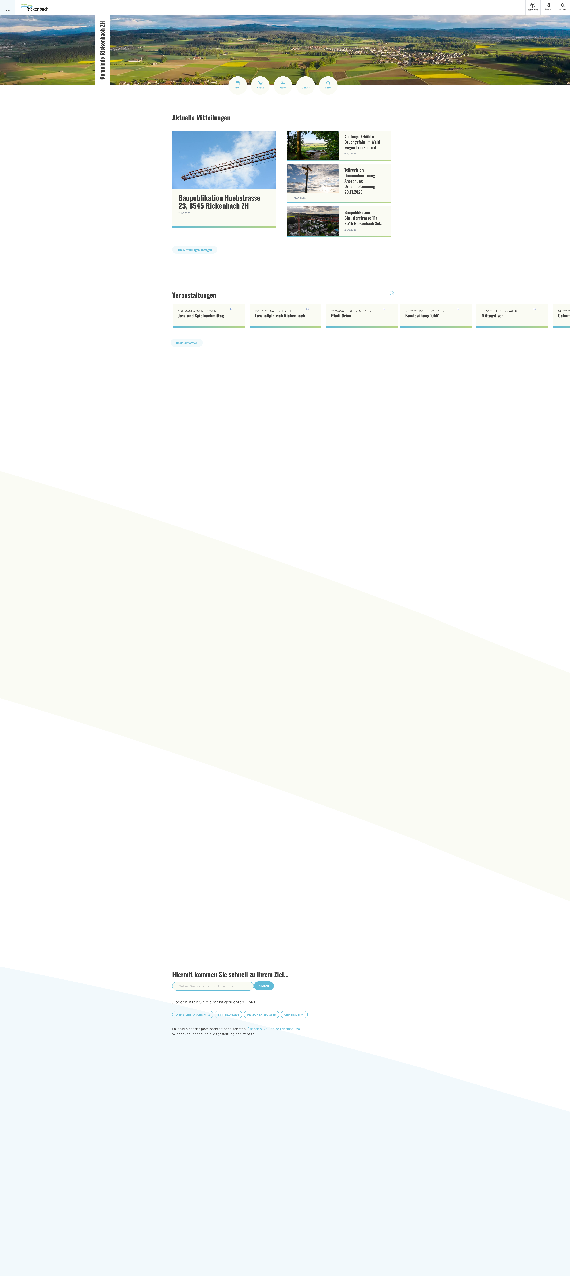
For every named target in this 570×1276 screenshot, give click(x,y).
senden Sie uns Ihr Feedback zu (275, 1029)
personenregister (261, 1014)
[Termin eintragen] (237, 309)
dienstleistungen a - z (192, 1014)
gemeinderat (294, 1014)
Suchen (264, 985)
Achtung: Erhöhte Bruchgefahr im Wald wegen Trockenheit (362, 141)
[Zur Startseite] (35, 7)
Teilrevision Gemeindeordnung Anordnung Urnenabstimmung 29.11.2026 (359, 181)
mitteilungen (228, 1014)
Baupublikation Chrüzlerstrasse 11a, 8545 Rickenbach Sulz (363, 217)
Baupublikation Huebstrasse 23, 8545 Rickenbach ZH (219, 201)
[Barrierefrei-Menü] (532, 5)
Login (548, 9)
